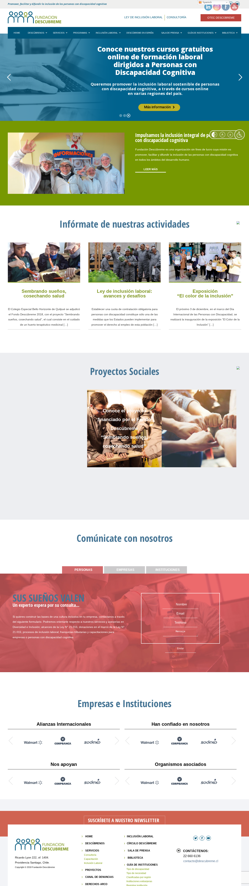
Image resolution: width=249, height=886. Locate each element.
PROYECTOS (93, 870)
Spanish (207, 2)
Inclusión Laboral (93, 863)
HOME (89, 836)
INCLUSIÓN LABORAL (140, 836)
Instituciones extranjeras (139, 881)
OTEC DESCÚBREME (221, 17)
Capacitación (91, 859)
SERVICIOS (92, 850)
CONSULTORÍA (176, 17)
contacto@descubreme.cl (200, 861)
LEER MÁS (151, 169)
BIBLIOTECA (135, 857)
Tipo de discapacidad (137, 869)
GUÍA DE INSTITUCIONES (142, 864)
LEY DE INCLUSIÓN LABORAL (143, 17)
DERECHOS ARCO (96, 884)
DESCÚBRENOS (95, 843)
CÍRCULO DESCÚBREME (142, 843)
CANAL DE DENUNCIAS (99, 877)
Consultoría (90, 855)
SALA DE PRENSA (139, 850)
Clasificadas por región (138, 877)
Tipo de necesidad (136, 873)
